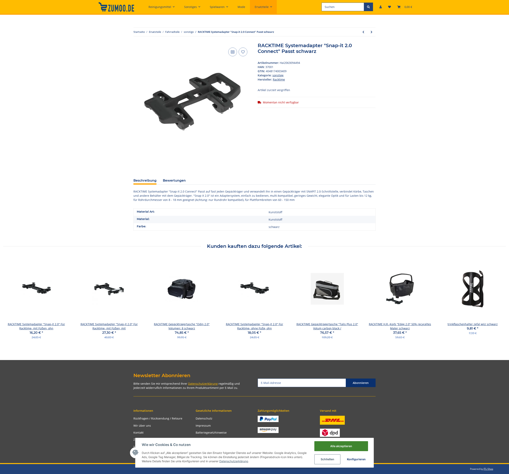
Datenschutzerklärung (203, 383)
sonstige (278, 75)
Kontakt (138, 432)
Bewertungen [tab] (174, 180)
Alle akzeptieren (341, 446)
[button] (380, 7)
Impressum (203, 425)
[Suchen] (368, 7)
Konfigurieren (356, 459)
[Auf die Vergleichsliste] (232, 52)
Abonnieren (361, 383)
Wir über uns (142, 425)
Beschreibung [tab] (144, 180)
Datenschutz (204, 418)
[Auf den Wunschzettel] (243, 52)
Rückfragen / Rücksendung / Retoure (157, 418)
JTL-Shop (488, 469)
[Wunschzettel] (389, 7)
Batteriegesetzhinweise (211, 432)
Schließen (327, 459)
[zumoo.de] (116, 7)
